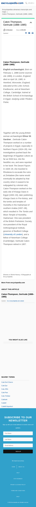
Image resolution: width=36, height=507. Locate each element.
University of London (13, 234)
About (15, 301)
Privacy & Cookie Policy (17, 484)
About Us (21, 466)
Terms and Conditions (18, 490)
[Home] (12, 3)
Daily (18, 496)
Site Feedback (18, 478)
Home (13, 466)
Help (18, 472)
